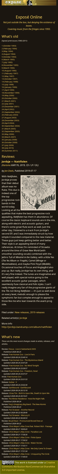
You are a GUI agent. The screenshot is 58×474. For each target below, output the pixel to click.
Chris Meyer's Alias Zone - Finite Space (25, 437)
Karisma (6, 165)
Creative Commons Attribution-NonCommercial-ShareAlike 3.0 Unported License (28, 466)
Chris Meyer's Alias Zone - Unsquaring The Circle (29, 454)
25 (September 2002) (11, 112)
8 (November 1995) (10, 65)
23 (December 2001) (10, 106)
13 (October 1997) (9, 79)
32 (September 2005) (11, 131)
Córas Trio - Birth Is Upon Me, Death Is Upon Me (29, 393)
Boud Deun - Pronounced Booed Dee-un (26, 421)
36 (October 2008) (9, 142)
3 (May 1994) (7, 51)
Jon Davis (9, 170)
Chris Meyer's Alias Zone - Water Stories (25, 443)
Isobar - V (13, 382)
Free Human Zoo (14, 376)
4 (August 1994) (8, 54)
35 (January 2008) (9, 139)
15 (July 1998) (8, 84)
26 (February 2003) (10, 115)
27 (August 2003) (9, 117)
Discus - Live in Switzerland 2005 (22, 349)
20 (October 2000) (9, 98)
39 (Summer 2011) (10, 150)
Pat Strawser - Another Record (21, 409)
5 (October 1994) (9, 57)
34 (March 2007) (9, 137)
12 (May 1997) (8, 76)
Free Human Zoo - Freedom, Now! (23, 371)
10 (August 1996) (9, 70)
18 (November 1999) (10, 92)
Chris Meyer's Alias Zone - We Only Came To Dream (30, 448)
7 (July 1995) (7, 62)
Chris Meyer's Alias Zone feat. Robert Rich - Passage (30, 426)
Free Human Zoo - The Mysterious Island (26, 360)
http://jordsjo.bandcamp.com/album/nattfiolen (27, 326)
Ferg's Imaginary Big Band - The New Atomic (27, 404)
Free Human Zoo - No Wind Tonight (24, 365)
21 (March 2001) (9, 101)
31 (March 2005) (9, 128)
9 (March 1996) (8, 68)
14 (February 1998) (10, 81)
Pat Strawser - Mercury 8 (19, 415)
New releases (22, 312)
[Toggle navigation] (9, 9)
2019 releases (37, 312)
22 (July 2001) (8, 103)
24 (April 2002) (8, 109)
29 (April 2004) (8, 123)
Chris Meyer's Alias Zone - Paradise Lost (25, 432)
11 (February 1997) (10, 73)
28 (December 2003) (10, 120)
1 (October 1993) (9, 45)
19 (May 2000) (8, 95)
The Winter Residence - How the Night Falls (26, 398)
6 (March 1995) (8, 59)
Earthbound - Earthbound (20, 387)
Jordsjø (23, 318)
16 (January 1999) (9, 87)
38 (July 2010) (8, 148)
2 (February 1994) (9, 48)
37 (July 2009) (8, 145)
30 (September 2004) (11, 126)
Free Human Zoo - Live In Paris (22, 354)
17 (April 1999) (8, 90)
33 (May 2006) (8, 134)
